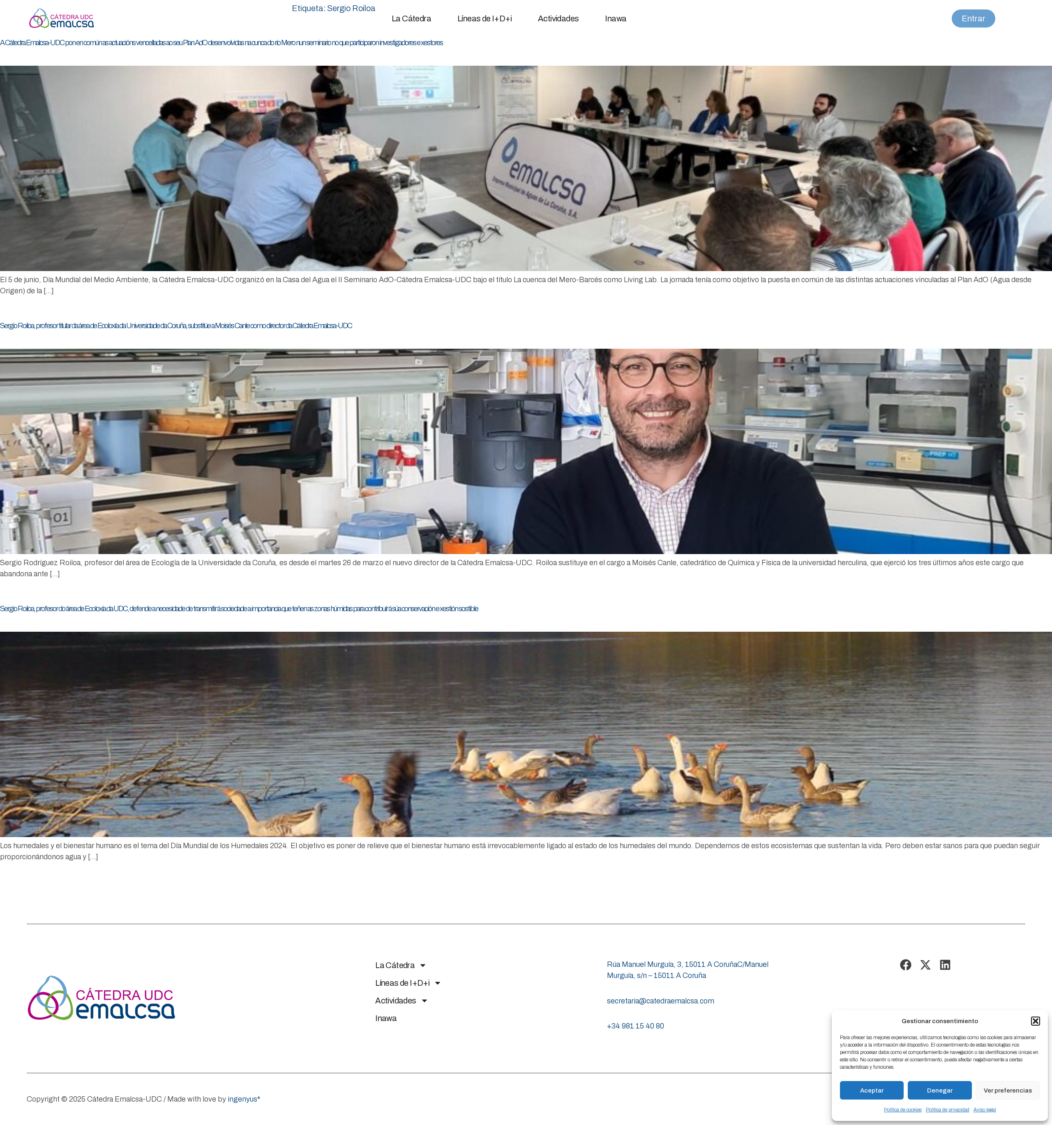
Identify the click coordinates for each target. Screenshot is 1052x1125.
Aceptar (872, 1090)
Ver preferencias (1008, 1090)
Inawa (615, 18)
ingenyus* (244, 1099)
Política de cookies (903, 1110)
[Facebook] (905, 965)
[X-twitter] (925, 965)
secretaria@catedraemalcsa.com (660, 1001)
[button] (1035, 1021)
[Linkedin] (945, 965)
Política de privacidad (947, 1110)
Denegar (940, 1090)
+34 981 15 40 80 (635, 1026)
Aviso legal (985, 1110)
